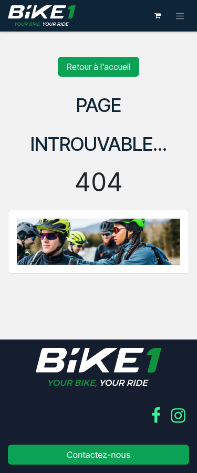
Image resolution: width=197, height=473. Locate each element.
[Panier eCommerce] (158, 16)
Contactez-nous (99, 454)
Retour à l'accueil (98, 66)
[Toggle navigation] (180, 15)
